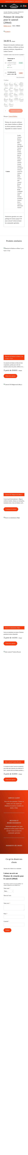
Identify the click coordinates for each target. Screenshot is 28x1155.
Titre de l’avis (7, 895)
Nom (5, 913)
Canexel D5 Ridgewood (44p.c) (13, 494)
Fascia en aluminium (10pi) (12, 627)
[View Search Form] (5, 6)
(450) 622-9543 (18, 1)
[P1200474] (7, 34)
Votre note (7, 888)
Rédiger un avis (7, 26)
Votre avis (7, 903)
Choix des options (10, 376)
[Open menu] (2, 6)
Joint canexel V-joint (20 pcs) (13, 762)
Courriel (6, 921)
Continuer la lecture (11, 509)
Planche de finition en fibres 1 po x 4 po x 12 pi (14, 357)
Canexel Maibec (13, 116)
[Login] (21, 6)
